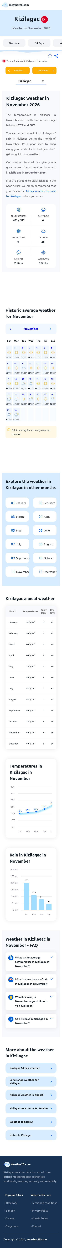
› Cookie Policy (39, 1218)
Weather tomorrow (21, 1121)
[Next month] (50, 329)
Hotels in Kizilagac (21, 1135)
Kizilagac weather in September (29, 1108)
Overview (14, 43)
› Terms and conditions (44, 1202)
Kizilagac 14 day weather (25, 1068)
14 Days (39, 43)
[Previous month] (11, 329)
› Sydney (9, 1218)
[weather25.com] (15, 5)
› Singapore (11, 1226)
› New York (11, 1202)
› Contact (36, 1226)
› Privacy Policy (39, 1210)
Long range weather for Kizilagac (24, 1081)
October (18, 70)
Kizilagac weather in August (26, 1095)
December (43, 70)
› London (10, 1210)
